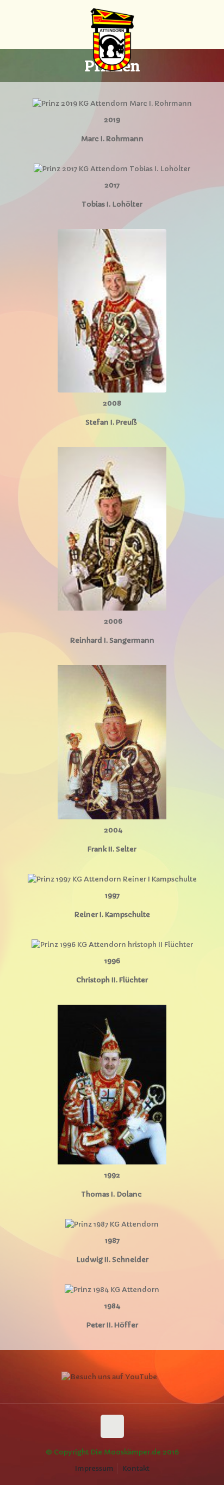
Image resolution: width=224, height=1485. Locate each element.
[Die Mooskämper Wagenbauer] (112, 24)
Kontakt (136, 1468)
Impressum (94, 1468)
